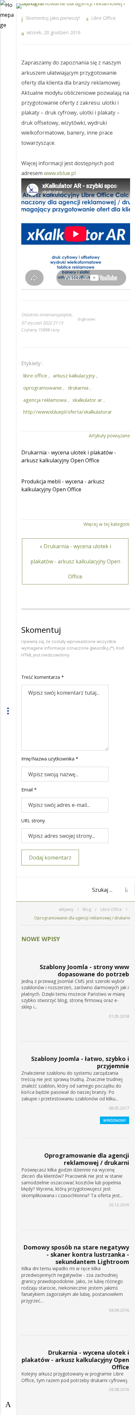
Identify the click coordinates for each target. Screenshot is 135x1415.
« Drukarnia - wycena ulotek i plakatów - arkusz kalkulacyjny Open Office (75, 561)
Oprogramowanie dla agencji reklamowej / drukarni (86, 1159)
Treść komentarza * (42, 677)
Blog (87, 909)
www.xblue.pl (60, 173)
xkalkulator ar (87, 400)
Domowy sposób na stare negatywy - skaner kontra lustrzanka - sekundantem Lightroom (76, 1254)
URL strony (33, 820)
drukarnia (78, 387)
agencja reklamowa (45, 400)
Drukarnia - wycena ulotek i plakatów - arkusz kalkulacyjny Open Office (68, 456)
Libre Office (103, 18)
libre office (35, 375)
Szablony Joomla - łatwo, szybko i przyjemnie (80, 1062)
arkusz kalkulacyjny (74, 375)
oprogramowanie (42, 387)
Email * (29, 789)
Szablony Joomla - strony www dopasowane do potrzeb (84, 970)
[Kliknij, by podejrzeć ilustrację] (75, 6)
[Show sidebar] (8, 1404)
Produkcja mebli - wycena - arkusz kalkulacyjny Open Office (63, 485)
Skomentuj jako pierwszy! (53, 18)
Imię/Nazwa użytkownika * (49, 759)
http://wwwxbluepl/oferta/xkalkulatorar (67, 411)
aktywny (66, 909)
